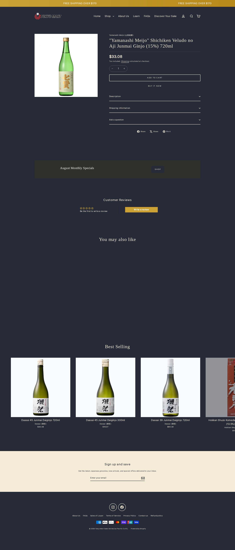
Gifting (117, 283)
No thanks (117, 304)
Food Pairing (117, 273)
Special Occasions (118, 294)
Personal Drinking (117, 263)
